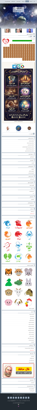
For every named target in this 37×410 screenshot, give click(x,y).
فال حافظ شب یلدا (31, 360)
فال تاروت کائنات (31, 320)
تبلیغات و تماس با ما (7, 1)
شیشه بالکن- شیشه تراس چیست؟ (29, 348)
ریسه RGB (32, 211)
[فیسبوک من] (23, 398)
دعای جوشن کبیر (31, 191)
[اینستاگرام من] (21, 398)
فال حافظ (31, 1)
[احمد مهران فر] (30, 31)
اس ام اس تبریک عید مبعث (30, 143)
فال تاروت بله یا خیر (31, 340)
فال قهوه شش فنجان (31, 173)
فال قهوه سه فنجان (31, 171)
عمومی (30, 134)
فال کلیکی (32, 199)
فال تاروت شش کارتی (31, 330)
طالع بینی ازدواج (32, 185)
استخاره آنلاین (13, 1)
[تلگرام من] (26, 398)
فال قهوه (33, 169)
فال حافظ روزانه (32, 358)
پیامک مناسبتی (18, 1)
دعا (33, 193)
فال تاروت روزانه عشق (31, 338)
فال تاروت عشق (30, 34)
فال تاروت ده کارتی (31, 334)
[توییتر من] (16, 398)
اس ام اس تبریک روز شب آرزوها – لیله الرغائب (28, 147)
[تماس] (18, 398)
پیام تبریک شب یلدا (31, 362)
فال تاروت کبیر (32, 316)
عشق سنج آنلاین (32, 205)
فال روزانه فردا (32, 390)
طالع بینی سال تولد (31, 308)
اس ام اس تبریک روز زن (31, 145)
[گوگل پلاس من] (13, 398)
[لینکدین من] (8, 398)
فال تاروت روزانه (31, 314)
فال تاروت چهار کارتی (31, 326)
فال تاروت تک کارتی (31, 322)
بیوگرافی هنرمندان (31, 388)
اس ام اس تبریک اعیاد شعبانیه (30, 149)
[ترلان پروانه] (19, 31)
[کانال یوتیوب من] (11, 398)
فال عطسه (32, 382)
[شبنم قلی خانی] (7, 31)
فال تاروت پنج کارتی (31, 328)
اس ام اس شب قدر (31, 141)
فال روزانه (23, 1)
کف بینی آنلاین (32, 179)
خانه (34, 1)
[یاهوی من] (28, 398)
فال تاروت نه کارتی (31, 332)
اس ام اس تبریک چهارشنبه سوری (29, 150)
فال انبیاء (33, 163)
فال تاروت (27, 1)
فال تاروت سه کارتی (31, 324)
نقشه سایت (14, 403)
